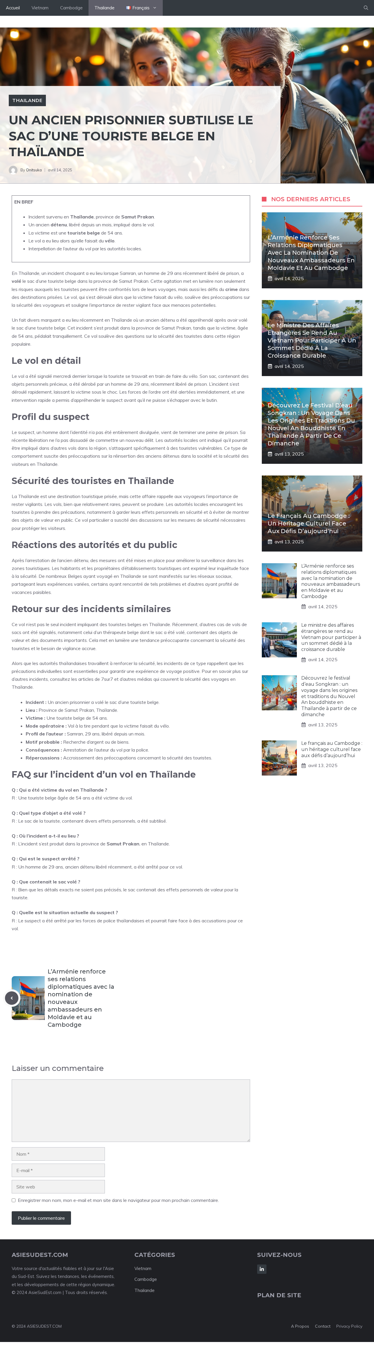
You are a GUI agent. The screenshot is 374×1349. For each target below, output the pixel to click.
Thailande (104, 8)
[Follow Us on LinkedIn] (261, 1269)
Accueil (13, 8)
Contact (322, 1326)
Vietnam (40, 8)
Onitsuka (34, 170)
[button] (366, 8)
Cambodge (71, 8)
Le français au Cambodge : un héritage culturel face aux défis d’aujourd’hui (309, 523)
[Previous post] (11, 998)
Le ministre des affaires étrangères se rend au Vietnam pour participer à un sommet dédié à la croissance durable (312, 340)
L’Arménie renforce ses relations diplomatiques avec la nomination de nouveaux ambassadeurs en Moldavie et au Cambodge (311, 252)
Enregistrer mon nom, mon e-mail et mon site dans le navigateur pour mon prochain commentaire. (118, 1200)
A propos (300, 1326)
